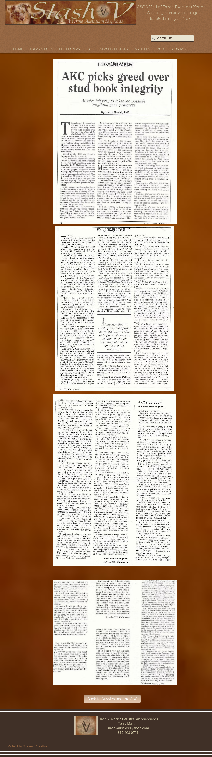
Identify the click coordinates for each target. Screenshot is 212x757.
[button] (41, 49)
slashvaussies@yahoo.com (128, 728)
